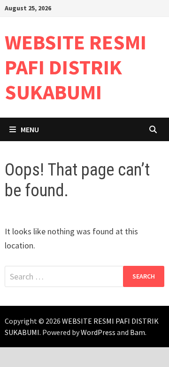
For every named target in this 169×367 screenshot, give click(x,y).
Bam (137, 332)
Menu (30, 129)
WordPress (98, 332)
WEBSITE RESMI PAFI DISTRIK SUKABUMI (75, 67)
